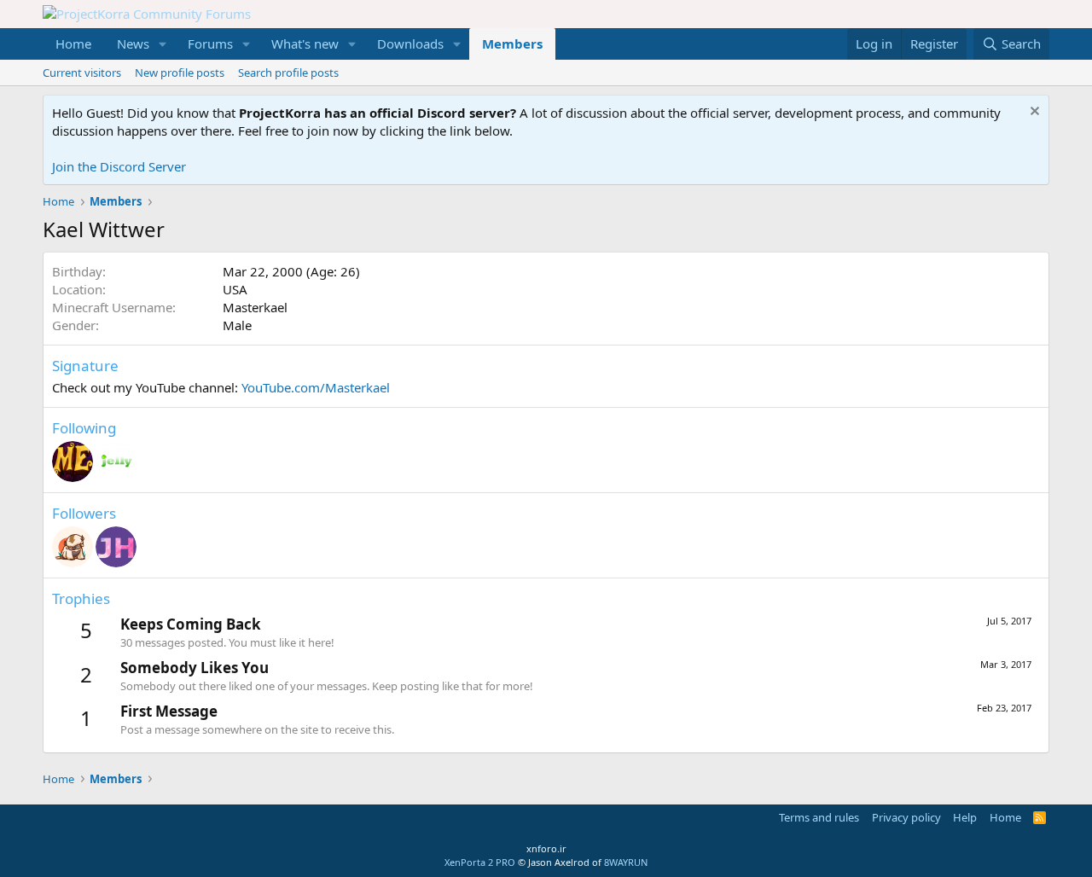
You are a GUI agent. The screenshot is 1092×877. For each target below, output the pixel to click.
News (133, 43)
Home (73, 43)
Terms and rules (819, 817)
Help (965, 817)
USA (235, 289)
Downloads (410, 43)
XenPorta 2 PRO (479, 862)
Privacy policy (906, 817)
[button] (163, 44)
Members (512, 43)
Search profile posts (288, 72)
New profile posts (179, 72)
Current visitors (82, 72)
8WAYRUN (626, 862)
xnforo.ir (546, 848)
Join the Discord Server (119, 166)
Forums (210, 43)
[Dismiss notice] (1032, 113)
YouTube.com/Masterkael (315, 387)
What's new (305, 43)
